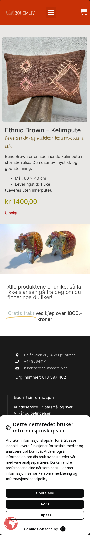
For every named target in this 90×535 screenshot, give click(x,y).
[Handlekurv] (81, 12)
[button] (51, 12)
